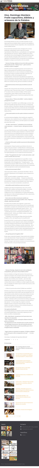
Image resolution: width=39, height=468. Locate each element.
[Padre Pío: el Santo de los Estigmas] (9, 412)
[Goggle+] (15, 339)
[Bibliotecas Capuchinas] (13, 452)
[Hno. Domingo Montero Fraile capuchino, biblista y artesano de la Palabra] (9, 349)
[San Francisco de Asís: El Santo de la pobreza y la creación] (9, 405)
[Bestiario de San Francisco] (9, 433)
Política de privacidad (17, 464)
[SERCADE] (13, 455)
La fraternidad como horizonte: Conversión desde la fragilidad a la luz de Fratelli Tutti (24, 362)
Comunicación (18, 8)
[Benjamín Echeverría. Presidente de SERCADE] (9, 377)
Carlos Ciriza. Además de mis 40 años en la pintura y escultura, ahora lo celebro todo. (24, 383)
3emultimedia (10, 464)
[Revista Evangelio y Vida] (5, 455)
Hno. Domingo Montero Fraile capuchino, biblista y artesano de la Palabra (24, 348)
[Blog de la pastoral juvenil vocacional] (13, 458)
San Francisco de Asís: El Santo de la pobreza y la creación (24, 403)
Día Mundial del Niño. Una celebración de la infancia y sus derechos (23, 397)
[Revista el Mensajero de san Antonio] (5, 452)
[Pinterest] (17, 339)
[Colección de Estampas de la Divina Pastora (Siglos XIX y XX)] (3, 433)
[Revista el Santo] (5, 457)
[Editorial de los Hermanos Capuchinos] (13, 443)
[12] (20, 416)
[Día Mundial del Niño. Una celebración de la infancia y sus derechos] (9, 398)
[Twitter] (13, 339)
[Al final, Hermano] (5, 443)
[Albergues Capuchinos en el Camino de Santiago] (13, 448)
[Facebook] (11, 339)
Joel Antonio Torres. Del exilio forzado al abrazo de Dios (23, 368)
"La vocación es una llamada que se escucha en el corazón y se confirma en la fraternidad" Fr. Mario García (24, 355)
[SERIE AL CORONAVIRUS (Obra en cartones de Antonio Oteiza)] (3, 428)
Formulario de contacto (27, 429)
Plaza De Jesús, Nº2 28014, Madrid (30, 427)
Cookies (23, 464)
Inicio (11, 8)
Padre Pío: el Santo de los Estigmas (24, 409)
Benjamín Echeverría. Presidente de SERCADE (24, 375)
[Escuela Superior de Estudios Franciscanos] (5, 448)
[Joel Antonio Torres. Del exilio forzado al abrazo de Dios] (9, 370)
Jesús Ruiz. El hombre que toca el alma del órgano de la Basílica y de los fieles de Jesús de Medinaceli (24, 390)
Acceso (23, 435)
